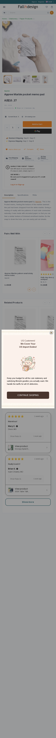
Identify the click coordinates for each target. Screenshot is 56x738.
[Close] (51, 333)
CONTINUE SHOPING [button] (28, 395)
